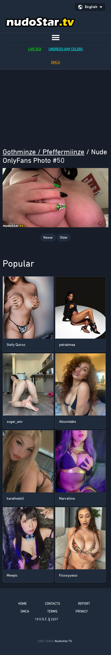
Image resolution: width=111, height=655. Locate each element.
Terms (52, 611)
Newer (48, 237)
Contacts (52, 604)
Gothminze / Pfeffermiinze (43, 152)
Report (84, 604)
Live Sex (34, 49)
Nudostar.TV (63, 641)
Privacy (82, 611)
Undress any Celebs (66, 49)
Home (22, 604)
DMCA (55, 62)
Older (64, 237)
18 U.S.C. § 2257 (46, 619)
